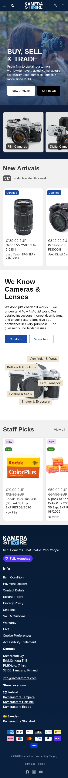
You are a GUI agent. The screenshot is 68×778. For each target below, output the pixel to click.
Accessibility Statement (19, 642)
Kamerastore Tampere (19, 697)
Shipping (9, 610)
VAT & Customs (14, 616)
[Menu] (4, 5)
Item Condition (13, 577)
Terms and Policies (34, 763)
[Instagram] (34, 772)
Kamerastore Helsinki (18, 702)
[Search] (12, 6)
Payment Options (15, 584)
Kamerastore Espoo (17, 707)
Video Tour (41, 339)
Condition (16, 339)
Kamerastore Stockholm (20, 721)
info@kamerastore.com (19, 678)
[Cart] (63, 6)
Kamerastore (26, 756)
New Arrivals (21, 91)
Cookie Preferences (17, 635)
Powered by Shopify (46, 756)
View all (59, 429)
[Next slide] (61, 132)
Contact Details (14, 590)
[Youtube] (40, 772)
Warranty (9, 623)
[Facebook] (27, 772)
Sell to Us (49, 91)
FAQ (6, 629)
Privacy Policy (13, 603)
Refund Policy (13, 597)
